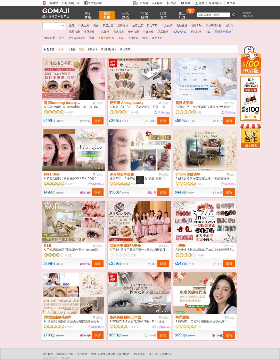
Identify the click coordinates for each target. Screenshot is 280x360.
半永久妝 (167, 25)
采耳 (121, 38)
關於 (187, 3)
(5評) (199, 112)
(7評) (199, 327)
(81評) (68, 255)
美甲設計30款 (76, 38)
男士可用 (152, 25)
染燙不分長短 (223, 31)
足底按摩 (163, 31)
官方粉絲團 (95, 3)
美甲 (61, 38)
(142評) (69, 327)
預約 (173, 3)
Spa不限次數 (213, 25)
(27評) (134, 184)
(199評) (135, 112)
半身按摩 (148, 31)
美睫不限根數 (106, 38)
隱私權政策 (248, 16)
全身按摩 (133, 31)
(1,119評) (136, 327)
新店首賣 (108, 25)
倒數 (96, 25)
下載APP (52, 3)
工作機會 (82, 353)
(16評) (200, 255)
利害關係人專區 (65, 353)
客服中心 (167, 353)
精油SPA (196, 25)
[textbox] (213, 15)
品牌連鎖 (122, 25)
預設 (81, 49)
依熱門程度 (107, 49)
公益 (232, 3)
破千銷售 (113, 63)
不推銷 (164, 112)
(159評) (69, 184)
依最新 (91, 49)
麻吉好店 (217, 3)
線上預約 (153, 353)
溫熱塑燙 (49, 38)
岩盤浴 (229, 25)
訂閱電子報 (73, 3)
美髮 (208, 31)
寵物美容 (157, 38)
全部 (71, 25)
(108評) (69, 112)
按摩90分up (179, 31)
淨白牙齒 (133, 38)
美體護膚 (181, 25)
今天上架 (84, 25)
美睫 (91, 38)
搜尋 (234, 14)
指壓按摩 (74, 31)
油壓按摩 (89, 31)
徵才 (201, 3)
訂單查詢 (142, 3)
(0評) (134, 255)
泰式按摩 (118, 31)
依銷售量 (125, 49)
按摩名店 (137, 25)
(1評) (199, 184)
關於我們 (48, 353)
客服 (159, 3)
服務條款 (247, 12)
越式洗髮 (196, 31)
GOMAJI (57, 13)
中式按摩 (104, 31)
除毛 (145, 38)
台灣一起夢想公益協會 (103, 353)
